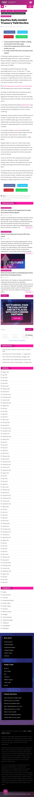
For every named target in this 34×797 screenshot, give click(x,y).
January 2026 (5, 391)
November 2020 (6, 565)
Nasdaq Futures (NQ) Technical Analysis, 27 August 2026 (17, 362)
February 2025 (6, 422)
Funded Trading (6, 606)
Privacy (29, 731)
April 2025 (5, 417)
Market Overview (6, 611)
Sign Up (6, 685)
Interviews (5, 609)
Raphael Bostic (25, 105)
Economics (5, 597)
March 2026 (5, 386)
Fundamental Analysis (6, 16)
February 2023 (6, 490)
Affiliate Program (8, 679)
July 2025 (4, 408)
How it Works (7, 671)
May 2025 (5, 414)
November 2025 (6, 397)
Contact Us (7, 677)
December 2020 (6, 562)
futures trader (22, 198)
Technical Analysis (7, 617)
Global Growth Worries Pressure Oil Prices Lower (15, 235)
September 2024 (6, 436)
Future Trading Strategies (21, 196)
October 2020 (5, 568)
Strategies (5, 614)
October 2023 (5, 467)
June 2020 (5, 579)
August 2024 (5, 439)
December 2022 (6, 495)
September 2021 (6, 537)
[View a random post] (31, 6)
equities (16, 130)
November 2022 (6, 498)
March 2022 (5, 520)
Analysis (4, 592)
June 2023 (5, 478)
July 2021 (4, 543)
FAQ (5, 674)
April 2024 (5, 450)
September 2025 (6, 403)
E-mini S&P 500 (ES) (10, 196)
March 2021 (5, 554)
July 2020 (4, 576)
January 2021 (5, 560)
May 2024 (5, 447)
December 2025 (6, 394)
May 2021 (5, 548)
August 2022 (5, 506)
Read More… (29, 227)
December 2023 (6, 461)
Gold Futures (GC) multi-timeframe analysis (6, 295)
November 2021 (6, 532)
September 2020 (6, 571)
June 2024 (5, 445)
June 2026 (5, 377)
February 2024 (6, 456)
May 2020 (5, 582)
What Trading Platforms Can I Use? (13, 706)
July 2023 (4, 475)
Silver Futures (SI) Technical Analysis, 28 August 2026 (15, 356)
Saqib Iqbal (19, 26)
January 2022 (5, 526)
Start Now (17, 318)
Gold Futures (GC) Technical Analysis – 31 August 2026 (16, 354)
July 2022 (4, 509)
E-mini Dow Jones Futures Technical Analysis (29, 296)
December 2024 (6, 428)
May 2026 (5, 380)
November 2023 (6, 464)
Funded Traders (6, 603)
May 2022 (5, 515)
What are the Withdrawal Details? (12, 714)
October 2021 (5, 534)
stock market (8, 199)
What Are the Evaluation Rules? (12, 703)
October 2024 (5, 433)
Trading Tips (5, 623)
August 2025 (5, 405)
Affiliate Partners (6, 733)
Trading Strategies (8, 650)
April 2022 (5, 518)
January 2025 (5, 425)
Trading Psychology (7, 620)
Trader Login (7, 682)
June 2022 (5, 512)
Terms (24, 731)
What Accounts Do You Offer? (11, 700)
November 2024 (6, 431)
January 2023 (5, 492)
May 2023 (5, 481)
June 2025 (5, 411)
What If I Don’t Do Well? (10, 712)
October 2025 (5, 400)
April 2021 (5, 551)
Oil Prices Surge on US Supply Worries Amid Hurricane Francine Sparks (16, 211)
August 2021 (5, 540)
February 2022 (6, 523)
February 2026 (6, 389)
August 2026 (5, 372)
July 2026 (4, 375)
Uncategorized (6, 625)
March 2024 (5, 453)
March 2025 (5, 419)
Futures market (14, 198)
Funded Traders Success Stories (12, 717)
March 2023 (5, 487)
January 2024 (5, 459)
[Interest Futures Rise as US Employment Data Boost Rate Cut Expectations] (13, 261)
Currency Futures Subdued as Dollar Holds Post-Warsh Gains (16, 350)
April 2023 (5, 484)
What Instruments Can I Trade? (12, 709)
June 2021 (5, 546)
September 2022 (6, 504)
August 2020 (5, 574)
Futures (9, 198)
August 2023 (5, 473)
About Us (6, 668)
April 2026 (5, 383)
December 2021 (6, 529)
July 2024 (4, 442)
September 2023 (6, 470)
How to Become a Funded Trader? (13, 698)
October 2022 (5, 501)
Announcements (6, 595)
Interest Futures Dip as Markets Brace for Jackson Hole (16, 359)
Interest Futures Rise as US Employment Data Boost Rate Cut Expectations (17, 274)
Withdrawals (5, 628)
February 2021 (6, 557)
